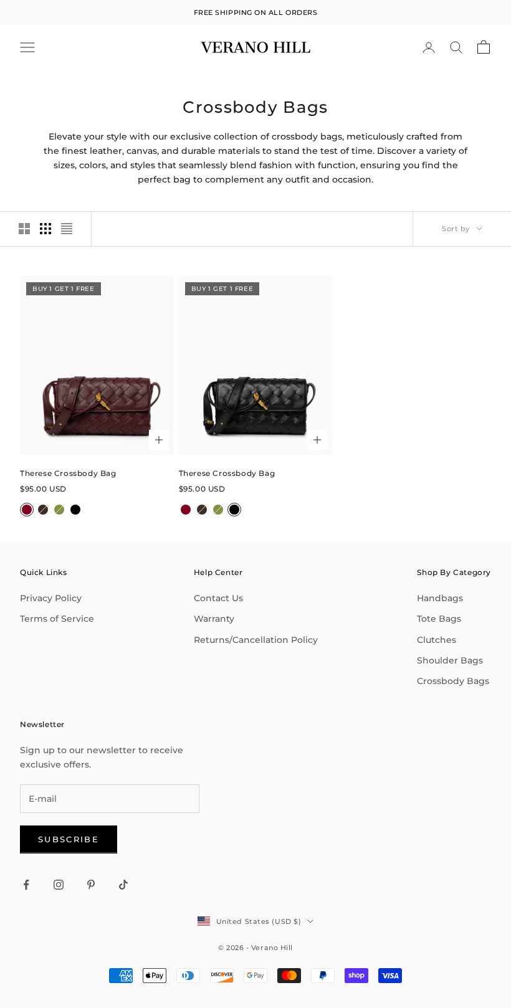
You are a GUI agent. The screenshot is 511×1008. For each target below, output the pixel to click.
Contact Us (218, 598)
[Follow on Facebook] (26, 884)
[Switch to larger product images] (24, 228)
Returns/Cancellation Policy (256, 639)
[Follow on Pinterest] (91, 884)
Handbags (440, 598)
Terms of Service (57, 618)
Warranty (214, 618)
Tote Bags (439, 618)
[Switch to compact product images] (66, 228)
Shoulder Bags (450, 660)
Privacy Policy (51, 598)
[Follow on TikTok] (123, 884)
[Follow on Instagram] (58, 884)
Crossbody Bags (453, 681)
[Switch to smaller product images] (45, 228)
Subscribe (68, 839)
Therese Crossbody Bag (68, 473)
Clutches (436, 639)
